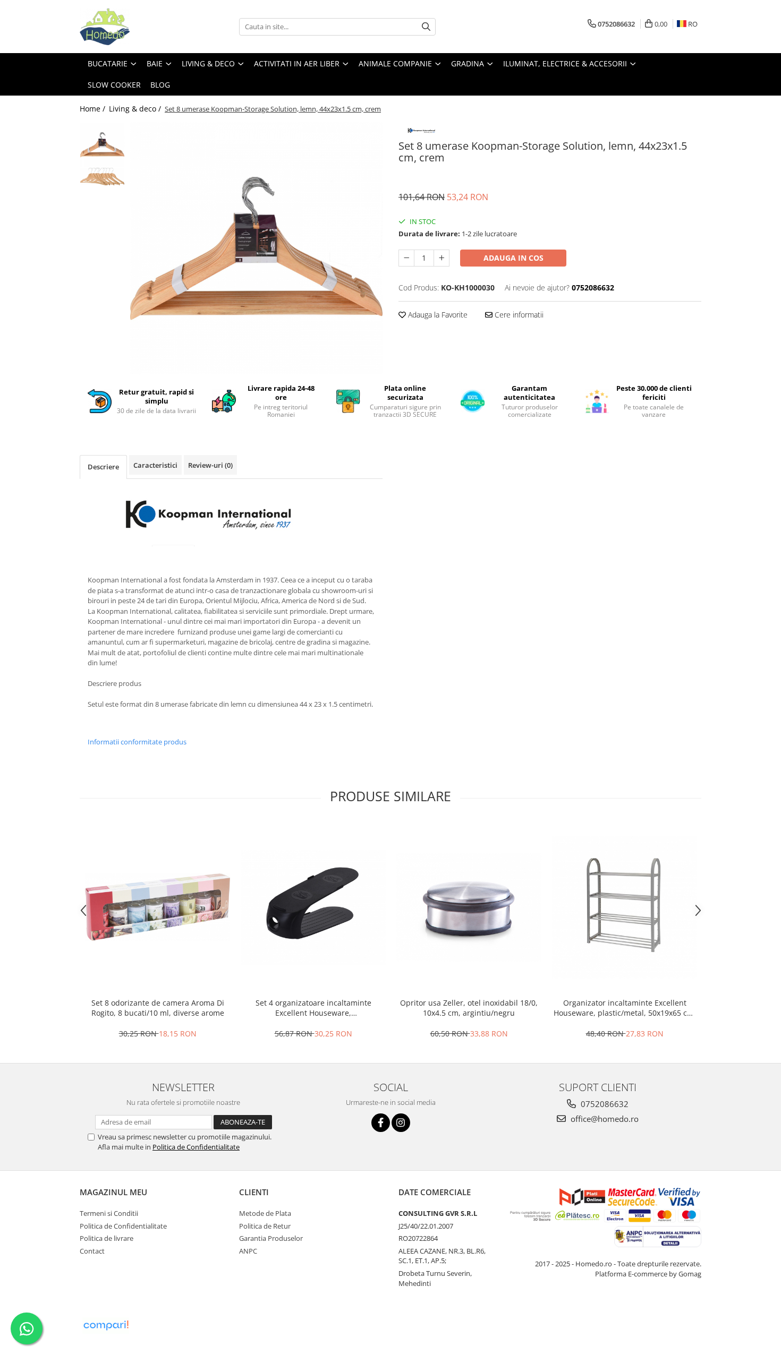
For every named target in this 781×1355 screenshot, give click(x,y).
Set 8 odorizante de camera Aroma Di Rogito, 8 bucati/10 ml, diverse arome (157, 1008)
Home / (93, 109)
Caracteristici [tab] (155, 465)
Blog (160, 85)
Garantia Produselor (271, 1238)
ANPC (248, 1251)
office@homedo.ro (603, 1118)
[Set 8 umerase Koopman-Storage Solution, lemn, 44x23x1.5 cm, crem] (256, 248)
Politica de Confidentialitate (196, 1147)
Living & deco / (136, 109)
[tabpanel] (256, 248)
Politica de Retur (265, 1226)
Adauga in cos (513, 258)
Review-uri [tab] (210, 465)
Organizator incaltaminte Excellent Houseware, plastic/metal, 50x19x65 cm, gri (625, 1008)
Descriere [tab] (103, 466)
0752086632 (604, 1104)
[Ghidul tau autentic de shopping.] (105, 1325)
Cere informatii (518, 315)
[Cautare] (426, 27)
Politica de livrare (106, 1238)
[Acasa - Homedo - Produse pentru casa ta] (133, 26)
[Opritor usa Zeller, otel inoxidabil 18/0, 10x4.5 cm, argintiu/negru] (468, 907)
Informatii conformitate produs (137, 742)
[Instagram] (401, 1122)
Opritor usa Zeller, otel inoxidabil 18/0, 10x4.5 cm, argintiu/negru (469, 1008)
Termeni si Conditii (109, 1213)
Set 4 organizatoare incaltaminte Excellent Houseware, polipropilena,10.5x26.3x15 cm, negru (313, 1008)
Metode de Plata (265, 1213)
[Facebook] (380, 1122)
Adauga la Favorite (437, 315)
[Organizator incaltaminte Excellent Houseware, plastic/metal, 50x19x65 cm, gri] (624, 907)
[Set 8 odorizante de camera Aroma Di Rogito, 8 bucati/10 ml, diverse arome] (157, 907)
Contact (92, 1251)
